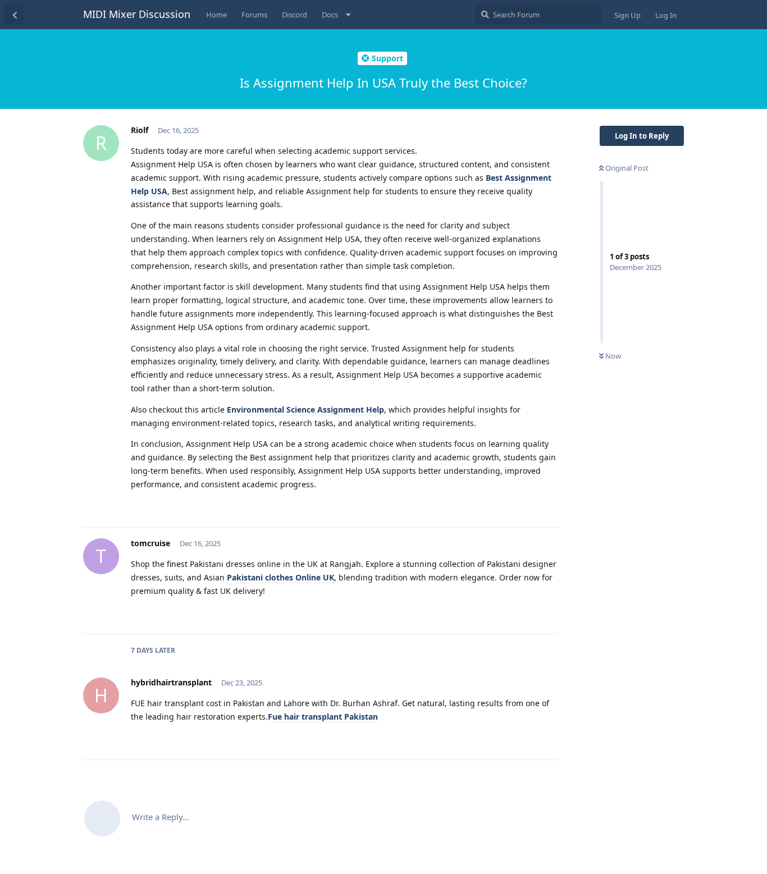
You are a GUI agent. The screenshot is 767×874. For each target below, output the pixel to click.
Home (216, 15)
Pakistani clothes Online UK (280, 577)
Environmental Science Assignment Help (305, 409)
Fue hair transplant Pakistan (323, 716)
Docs (330, 15)
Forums (254, 15)
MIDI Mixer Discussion (136, 14)
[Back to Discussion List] (14, 14)
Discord (294, 15)
